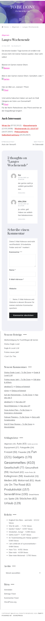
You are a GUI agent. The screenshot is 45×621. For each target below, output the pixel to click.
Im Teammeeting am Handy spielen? (23, 538)
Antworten (21, 193)
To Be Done (22, 7)
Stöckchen (28, 498)
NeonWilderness (11, 406)
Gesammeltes (19, 462)
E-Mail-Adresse (16, 279)
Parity (40, 613)
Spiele (14, 498)
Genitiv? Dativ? (15, 529)
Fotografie (27, 447)
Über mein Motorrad (17, 555)
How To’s (12, 549)
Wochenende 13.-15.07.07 (26, 128)
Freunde (24, 452)
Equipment (11, 447)
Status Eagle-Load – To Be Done (17, 372)
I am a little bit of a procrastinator (22, 544)
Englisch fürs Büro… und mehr (20, 520)
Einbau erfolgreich (23, 386)
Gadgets (22, 457)
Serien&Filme (16, 494)
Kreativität (31, 476)
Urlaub (12, 503)
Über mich (13, 552)
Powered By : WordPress (12, 615)
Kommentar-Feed (11, 598)
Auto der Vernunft (9, 144)
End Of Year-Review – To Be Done (18, 424)
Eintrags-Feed (10, 594)
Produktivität (16, 489)
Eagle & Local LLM (11, 348)
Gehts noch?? (14, 535)
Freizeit (10, 451)
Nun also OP (21, 402)
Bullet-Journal (33, 444)
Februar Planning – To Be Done (16, 417)
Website (12, 288)
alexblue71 (17, 46)
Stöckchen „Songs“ (16, 532)
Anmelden (8, 590)
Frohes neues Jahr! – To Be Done (17, 379)
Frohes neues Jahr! (11, 352)
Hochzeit (17, 472)
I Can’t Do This (10, 356)
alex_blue (22, 201)
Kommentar (15, 252)
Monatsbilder (9, 427)
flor (19, 175)
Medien (10, 480)
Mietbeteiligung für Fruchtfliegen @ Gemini (21, 340)
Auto (22, 443)
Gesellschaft (14, 467)
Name (12, 270)
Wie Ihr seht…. (14, 526)
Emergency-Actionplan (13, 413)
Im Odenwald (38, 144)
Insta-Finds (30, 472)
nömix (6, 391)
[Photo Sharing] (6, 68)
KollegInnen (13, 476)
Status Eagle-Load (11, 344)
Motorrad (26, 480)
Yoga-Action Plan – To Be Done (17, 410)
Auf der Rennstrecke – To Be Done (18, 395)
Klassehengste (30, 125)
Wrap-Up (6, 125)
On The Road (20, 484)
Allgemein (5, 35)
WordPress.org (10, 602)
